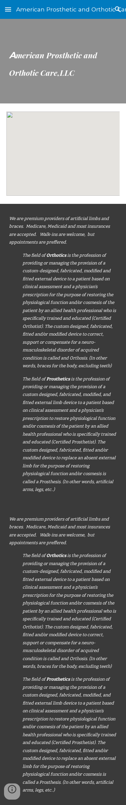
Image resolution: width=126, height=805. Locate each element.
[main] (63, 61)
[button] (8, 9)
